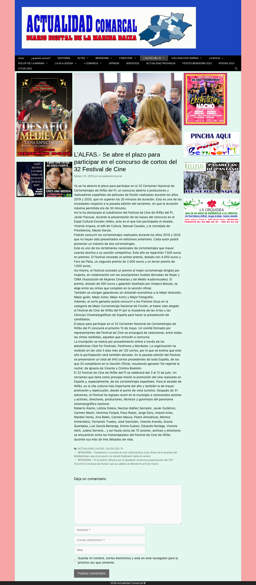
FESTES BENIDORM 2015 (197, 63)
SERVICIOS (132, 63)
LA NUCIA (214, 58)
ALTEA (81, 58)
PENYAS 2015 (226, 63)
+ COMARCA (91, 63)
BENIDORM (102, 58)
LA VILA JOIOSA (64, 63)
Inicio (21, 58)
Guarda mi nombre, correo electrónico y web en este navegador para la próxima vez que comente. (128, 560)
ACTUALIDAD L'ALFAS (91, 448)
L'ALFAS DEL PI (114, 448)
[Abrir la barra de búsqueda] (236, 68)
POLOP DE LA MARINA (31, 63)
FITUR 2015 (25, 68)
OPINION (114, 63)
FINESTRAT (126, 58)
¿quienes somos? (41, 58)
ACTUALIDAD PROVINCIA (160, 63)
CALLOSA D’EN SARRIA (185, 58)
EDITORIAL (64, 58)
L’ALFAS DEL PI (152, 58)
